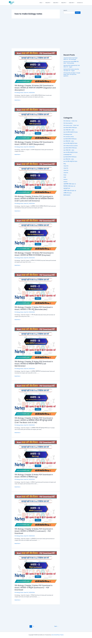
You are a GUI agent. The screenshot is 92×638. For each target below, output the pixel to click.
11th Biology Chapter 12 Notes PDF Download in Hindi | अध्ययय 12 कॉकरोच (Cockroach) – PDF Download (34, 531)
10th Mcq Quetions (68, 123)
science (65, 179)
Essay (65, 175)
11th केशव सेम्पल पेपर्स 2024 (70, 139)
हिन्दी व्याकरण (67, 195)
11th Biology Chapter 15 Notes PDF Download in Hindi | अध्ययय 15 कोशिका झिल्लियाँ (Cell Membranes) (34, 363)
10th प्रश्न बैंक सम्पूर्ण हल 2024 (71, 132)
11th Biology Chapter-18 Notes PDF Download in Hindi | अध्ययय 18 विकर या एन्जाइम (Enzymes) (34, 254)
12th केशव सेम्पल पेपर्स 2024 (70, 148)
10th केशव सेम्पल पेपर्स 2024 (70, 127)
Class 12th (71, 2)
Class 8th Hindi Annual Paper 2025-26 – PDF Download (71, 58)
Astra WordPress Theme (57, 635)
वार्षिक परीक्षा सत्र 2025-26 (70, 190)
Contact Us (80, 2)
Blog (65, 163)
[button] (42, 2)
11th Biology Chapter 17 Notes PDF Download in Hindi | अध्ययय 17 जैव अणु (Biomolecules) (34, 308)
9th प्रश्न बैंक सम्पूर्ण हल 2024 (70, 161)
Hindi (65, 177)
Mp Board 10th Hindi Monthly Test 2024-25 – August (72, 66)
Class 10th (55, 2)
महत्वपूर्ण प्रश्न (67, 188)
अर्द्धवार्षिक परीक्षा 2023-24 (70, 184)
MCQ (41, 2)
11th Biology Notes (19, 92)
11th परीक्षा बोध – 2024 (69, 141)
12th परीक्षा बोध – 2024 (69, 150)
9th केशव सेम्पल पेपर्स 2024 (70, 157)
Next (56, 626)
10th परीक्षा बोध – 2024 (69, 130)
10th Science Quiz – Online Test (71, 125)
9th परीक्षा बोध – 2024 (69, 159)
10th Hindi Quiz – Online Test (70, 121)
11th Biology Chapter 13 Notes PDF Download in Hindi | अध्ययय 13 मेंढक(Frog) (34, 475)
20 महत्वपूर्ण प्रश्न (67, 154)
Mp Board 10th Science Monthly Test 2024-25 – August (71, 69)
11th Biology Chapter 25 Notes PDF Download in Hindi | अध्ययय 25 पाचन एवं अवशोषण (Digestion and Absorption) (35, 87)
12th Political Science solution (71, 145)
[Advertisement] (36, 33)
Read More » (18, 100)
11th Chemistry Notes (69, 136)
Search (65, 10)
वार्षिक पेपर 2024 (68, 193)
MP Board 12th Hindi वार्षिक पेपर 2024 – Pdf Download (71, 62)
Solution (65, 181)
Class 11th (63, 2)
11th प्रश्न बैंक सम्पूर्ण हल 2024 (70, 143)
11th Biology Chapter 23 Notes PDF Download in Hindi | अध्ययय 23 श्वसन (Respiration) (34, 143)
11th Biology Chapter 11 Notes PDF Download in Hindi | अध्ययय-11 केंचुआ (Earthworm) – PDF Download (33, 587)
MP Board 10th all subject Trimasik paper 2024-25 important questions (72, 74)
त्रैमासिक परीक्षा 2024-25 (69, 186)
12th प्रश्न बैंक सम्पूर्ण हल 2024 (71, 152)
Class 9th (47, 2)
